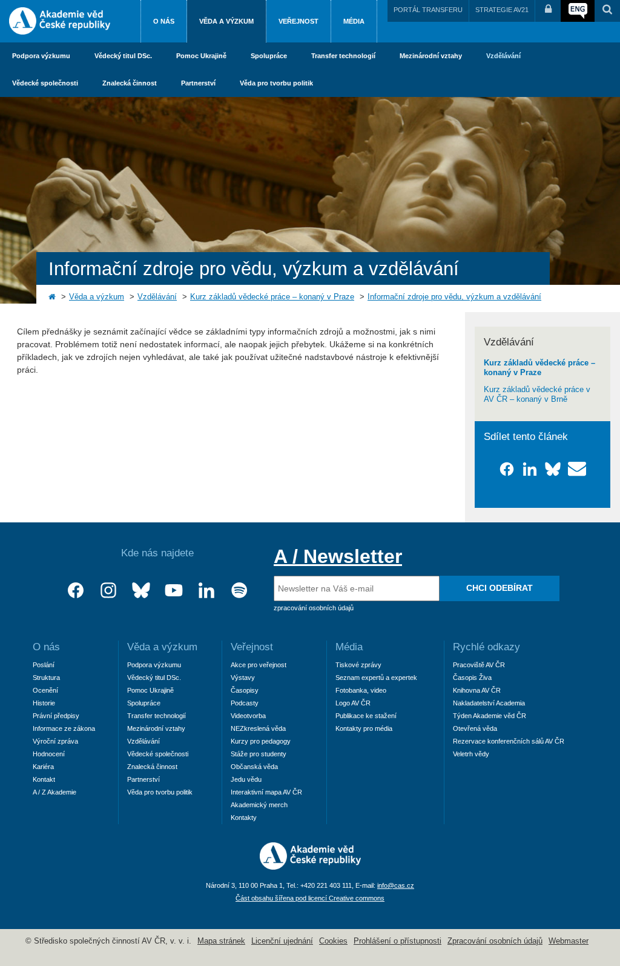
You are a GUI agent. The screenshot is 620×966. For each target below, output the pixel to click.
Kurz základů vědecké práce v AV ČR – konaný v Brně (537, 394)
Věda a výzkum (226, 21)
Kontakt (44, 779)
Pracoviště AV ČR (479, 664)
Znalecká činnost (129, 83)
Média (353, 21)
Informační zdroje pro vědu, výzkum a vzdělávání (454, 297)
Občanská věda (254, 766)
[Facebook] (76, 590)
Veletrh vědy (471, 754)
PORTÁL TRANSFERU (428, 9)
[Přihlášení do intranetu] (548, 11)
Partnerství (198, 83)
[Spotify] (239, 590)
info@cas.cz (395, 885)
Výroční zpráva (55, 741)
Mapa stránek (221, 941)
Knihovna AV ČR (477, 690)
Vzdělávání (503, 55)
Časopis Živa (472, 677)
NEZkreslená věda (258, 728)
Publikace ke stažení (366, 715)
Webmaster (569, 941)
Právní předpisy (56, 715)
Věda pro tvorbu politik (276, 83)
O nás (163, 21)
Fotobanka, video (360, 690)
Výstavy (243, 677)
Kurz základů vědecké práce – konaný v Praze (272, 297)
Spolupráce (269, 55)
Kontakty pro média (363, 728)
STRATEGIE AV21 (502, 9)
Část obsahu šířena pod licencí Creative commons (310, 898)
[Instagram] (108, 590)
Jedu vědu (246, 779)
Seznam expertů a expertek (376, 677)
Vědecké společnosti (45, 83)
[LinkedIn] (206, 590)
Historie (44, 703)
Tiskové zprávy (358, 664)
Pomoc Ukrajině (201, 55)
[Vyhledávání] (607, 11)
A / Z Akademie (54, 792)
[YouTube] (174, 590)
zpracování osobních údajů (314, 607)
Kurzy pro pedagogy (261, 741)
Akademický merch (259, 804)
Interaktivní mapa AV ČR (266, 792)
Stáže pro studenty (258, 754)
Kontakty (244, 817)
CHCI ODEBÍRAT (499, 588)
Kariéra (43, 766)
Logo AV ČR (353, 703)
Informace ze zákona (64, 728)
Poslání (43, 664)
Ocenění (45, 690)
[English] (578, 11)
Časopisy (245, 690)
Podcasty (245, 703)
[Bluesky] (141, 590)
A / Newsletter (338, 556)
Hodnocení (49, 754)
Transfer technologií (343, 55)
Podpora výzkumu (41, 55)
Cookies (333, 941)
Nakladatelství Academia (489, 703)
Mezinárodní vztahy (431, 55)
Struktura (46, 677)
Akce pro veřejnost (258, 664)
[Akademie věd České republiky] (310, 866)
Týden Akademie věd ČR (489, 715)
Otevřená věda (475, 728)
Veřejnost (298, 21)
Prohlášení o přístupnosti (397, 941)
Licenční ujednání (282, 941)
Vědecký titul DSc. (123, 55)
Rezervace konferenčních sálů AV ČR (508, 741)
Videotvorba (248, 715)
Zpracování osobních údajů (494, 941)
